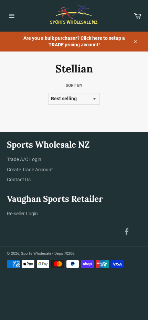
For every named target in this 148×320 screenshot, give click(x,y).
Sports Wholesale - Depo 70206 (47, 253)
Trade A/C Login (24, 159)
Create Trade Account (30, 169)
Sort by (74, 85)
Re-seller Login (22, 213)
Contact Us (19, 179)
